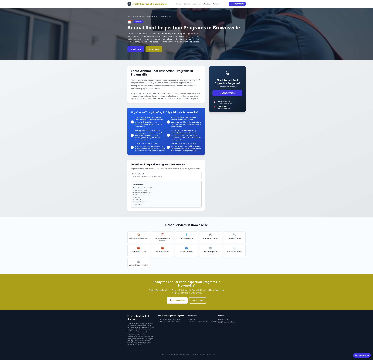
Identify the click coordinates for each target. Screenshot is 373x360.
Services (187, 4)
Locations (196, 4)
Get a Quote (154, 49)
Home (178, 4)
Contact (216, 4)
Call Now (137, 49)
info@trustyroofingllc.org (226, 322)
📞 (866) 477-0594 (227, 93)
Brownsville (144, 16)
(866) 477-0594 (238, 4)
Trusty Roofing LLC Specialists (149, 3)
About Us (206, 4)
